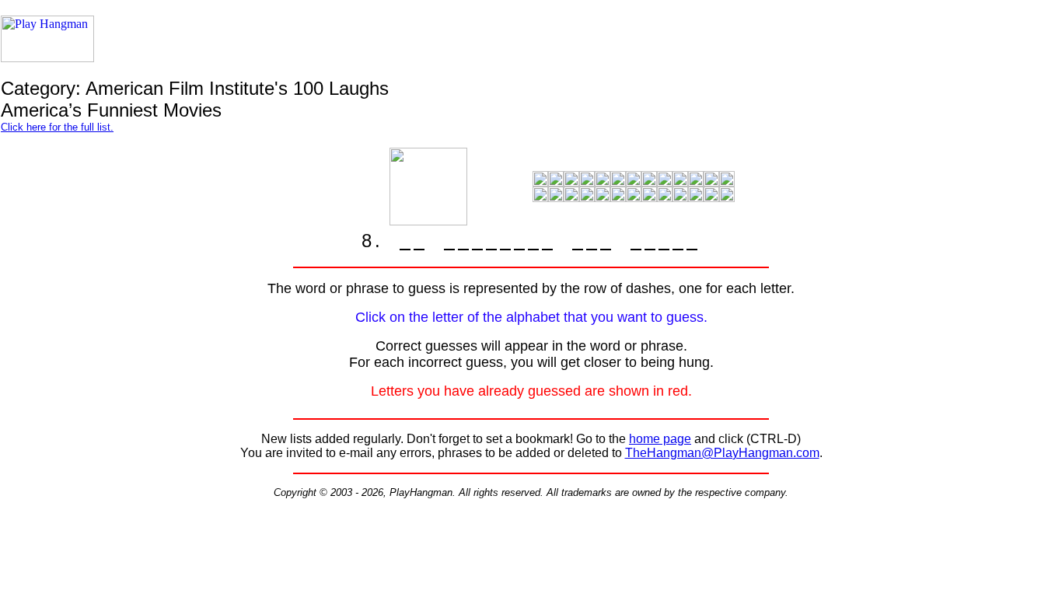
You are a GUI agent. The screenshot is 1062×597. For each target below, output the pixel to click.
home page (660, 438)
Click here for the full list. (57, 127)
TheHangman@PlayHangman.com (722, 452)
